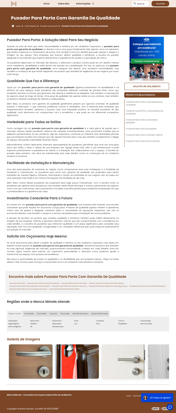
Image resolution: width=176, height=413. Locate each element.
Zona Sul (53, 313)
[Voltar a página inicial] (14, 3)
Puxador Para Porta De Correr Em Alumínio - (70, 286)
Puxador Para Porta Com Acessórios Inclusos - (29, 289)
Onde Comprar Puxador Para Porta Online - (107, 283)
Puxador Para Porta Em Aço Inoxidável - (43, 283)
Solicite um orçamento (147, 86)
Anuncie (160, 3)
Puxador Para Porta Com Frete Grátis (144, 135)
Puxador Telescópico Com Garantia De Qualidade (144, 112)
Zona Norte (29, 313)
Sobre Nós (63, 3)
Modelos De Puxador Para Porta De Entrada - (148, 286)
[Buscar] (134, 3)
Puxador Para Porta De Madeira (141, 129)
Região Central (15, 313)
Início (47, 3)
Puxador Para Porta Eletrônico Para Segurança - (109, 286)
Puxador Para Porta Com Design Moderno (141, 121)
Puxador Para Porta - (18, 283)
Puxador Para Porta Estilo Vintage (143, 141)
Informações (83, 3)
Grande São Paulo (80, 313)
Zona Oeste (41, 313)
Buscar (141, 3)
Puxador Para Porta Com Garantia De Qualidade (144, 103)
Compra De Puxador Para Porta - (74, 283)
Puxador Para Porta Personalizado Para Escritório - (30, 286)
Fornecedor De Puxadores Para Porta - (65, 289)
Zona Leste (64, 313)
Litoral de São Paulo (99, 313)
